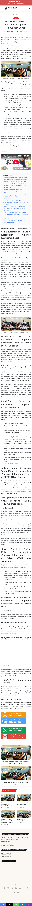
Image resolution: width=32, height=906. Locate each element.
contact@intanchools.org (8, 695)
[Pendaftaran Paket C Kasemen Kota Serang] (24, 814)
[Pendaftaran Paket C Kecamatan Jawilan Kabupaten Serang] (24, 797)
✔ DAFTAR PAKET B (6, 855)
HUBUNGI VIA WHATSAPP (16, 3)
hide (11, 175)
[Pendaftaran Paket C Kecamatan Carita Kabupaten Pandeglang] (8, 797)
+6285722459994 (10, 845)
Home (14, 14)
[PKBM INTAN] (10, 8)
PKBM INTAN (9, 31)
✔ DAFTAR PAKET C (6, 856)
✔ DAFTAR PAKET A (6, 853)
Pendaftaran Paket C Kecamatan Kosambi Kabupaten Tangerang (7, 821)
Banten (18, 14)
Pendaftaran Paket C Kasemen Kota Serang (23, 820)
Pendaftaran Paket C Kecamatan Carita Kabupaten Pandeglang (7, 804)
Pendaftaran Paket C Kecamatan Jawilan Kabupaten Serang (22, 804)
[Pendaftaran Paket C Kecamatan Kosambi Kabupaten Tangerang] (8, 814)
